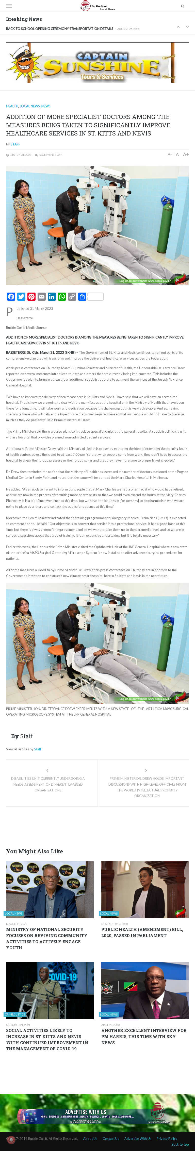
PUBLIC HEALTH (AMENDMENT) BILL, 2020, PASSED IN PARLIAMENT (142, 932)
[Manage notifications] (11, 1140)
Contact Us (111, 1139)
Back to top (180, 1144)
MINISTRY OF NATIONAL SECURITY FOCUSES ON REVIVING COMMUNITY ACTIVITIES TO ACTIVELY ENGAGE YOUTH (46, 938)
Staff (15, 144)
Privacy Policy (167, 1139)
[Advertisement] (98, 825)
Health (12, 106)
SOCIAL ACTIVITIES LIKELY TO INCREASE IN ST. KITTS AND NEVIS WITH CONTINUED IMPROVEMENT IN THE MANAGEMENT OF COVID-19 (47, 1039)
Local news (30, 106)
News (46, 106)
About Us (90, 1139)
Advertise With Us (137, 1139)
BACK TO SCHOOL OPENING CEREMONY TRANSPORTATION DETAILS (59, 27)
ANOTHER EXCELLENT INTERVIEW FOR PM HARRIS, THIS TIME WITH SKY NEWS (144, 1036)
